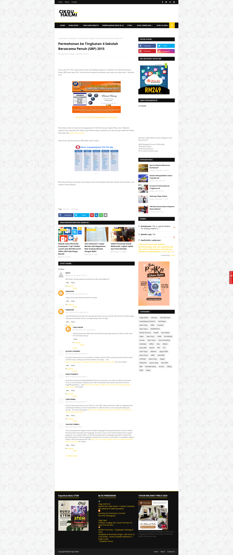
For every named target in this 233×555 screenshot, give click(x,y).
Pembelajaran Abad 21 (147, 321)
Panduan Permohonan (77, 133)
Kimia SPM (143, 348)
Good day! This (168, 251)
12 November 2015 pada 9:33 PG (77, 312)
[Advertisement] (96, 74)
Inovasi (142, 340)
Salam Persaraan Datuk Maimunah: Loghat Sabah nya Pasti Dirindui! (122, 246)
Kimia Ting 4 (144, 355)
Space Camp (154, 363)
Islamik (152, 348)
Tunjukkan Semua (106, 541)
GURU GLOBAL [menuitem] (162, 25)
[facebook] (162, 2)
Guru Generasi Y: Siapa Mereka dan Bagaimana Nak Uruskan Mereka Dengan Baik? (95, 247)
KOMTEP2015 (155, 329)
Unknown (70, 291)
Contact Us (171, 552)
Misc (158, 344)
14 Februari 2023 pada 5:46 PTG (77, 377)
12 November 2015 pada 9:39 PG (84, 330)
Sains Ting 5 (144, 351)
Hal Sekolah (168, 336)
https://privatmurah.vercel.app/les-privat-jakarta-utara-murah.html (90, 362)
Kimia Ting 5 (153, 359)
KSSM (159, 336)
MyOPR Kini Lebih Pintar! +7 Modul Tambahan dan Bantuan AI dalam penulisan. (116, 507)
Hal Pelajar (72, 38)
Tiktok (148, 370)
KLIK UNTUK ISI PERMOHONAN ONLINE (96, 117)
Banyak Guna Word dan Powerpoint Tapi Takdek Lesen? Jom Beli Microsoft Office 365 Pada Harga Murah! (69, 249)
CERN (152, 355)
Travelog (160, 325)
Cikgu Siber (102, 520)
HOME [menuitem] (62, 25)
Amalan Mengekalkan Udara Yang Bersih (161, 176)
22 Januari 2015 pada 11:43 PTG (77, 275)
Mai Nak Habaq (150, 367)
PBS (158, 348)
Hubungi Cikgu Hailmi (158, 196)
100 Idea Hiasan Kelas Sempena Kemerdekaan (162, 207)
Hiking (169, 367)
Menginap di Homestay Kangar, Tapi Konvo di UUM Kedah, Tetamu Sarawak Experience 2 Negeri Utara (116, 536)
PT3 (164, 348)
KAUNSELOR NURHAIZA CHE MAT (111, 513)
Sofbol (151, 344)
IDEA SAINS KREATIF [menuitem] (91, 25)
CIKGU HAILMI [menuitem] (65, 31)
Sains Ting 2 (144, 329)
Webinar (153, 351)
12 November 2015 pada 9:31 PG (77, 294)
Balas (67, 282)
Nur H (68, 273)
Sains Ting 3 (144, 325)
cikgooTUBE (163, 351)
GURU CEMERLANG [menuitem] (144, 25)
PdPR (141, 370)
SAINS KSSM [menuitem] (73, 25)
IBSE (141, 367)
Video (142, 336)
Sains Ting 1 (151, 336)
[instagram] (170, 2)
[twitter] (166, 2)
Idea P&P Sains (165, 318)
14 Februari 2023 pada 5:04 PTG (77, 354)
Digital (162, 359)
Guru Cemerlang (164, 340)
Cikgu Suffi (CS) (104, 504)
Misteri (165, 344)
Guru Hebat (165, 333)
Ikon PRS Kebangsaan (107, 515)
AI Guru (161, 367)
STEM (152, 325)
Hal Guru (66, 209)
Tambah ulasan (72, 456)
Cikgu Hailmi (64, 54)
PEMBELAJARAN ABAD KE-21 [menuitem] (113, 25)
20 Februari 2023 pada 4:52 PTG (77, 402)
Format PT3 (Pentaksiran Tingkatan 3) (160, 187)
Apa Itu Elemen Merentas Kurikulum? (160, 166)
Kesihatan (143, 344)
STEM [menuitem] (129, 25)
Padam (73, 282)
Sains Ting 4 (151, 340)
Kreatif (156, 333)
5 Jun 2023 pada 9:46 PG (74, 427)
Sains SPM (164, 363)
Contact (74, 2)
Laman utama (63, 38)
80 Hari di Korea (145, 333)
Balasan (70, 286)
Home (60, 2)
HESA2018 (143, 363)
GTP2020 (143, 359)
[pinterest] (174, 2)
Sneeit (172, 255)
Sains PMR (161, 355)
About (67, 2)
